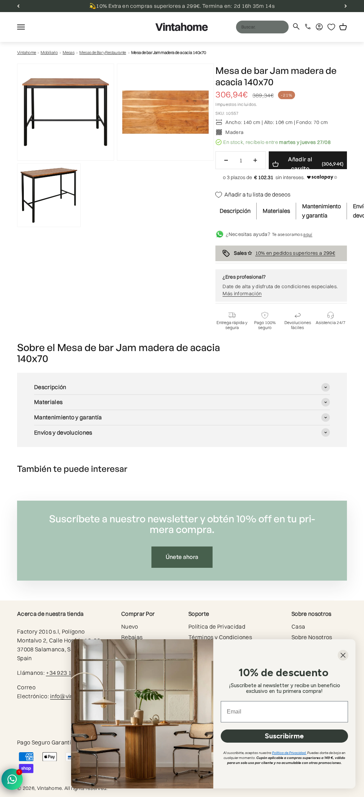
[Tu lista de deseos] (331, 27)
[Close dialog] (343, 655)
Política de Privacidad (216, 626)
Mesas (68, 52)
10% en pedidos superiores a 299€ (295, 253)
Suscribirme (284, 736)
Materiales (276, 210)
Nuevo (129, 626)
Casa (298, 626)
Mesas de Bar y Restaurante (102, 52)
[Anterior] (18, 6)
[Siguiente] (345, 6)
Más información (242, 293)
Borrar (269, 26)
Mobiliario (49, 52)
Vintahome (26, 52)
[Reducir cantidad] (226, 160)
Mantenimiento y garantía (321, 211)
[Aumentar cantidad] (255, 160)
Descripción (235, 210)
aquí (307, 234)
